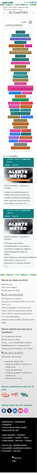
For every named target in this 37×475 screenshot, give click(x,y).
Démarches (20, 73)
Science (14, 134)
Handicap (26, 103)
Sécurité (26, 134)
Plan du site (6, 445)
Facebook (4, 410)
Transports (25, 141)
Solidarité (25, 137)
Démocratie (20, 76)
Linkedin (15, 410)
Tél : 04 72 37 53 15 (13, 353)
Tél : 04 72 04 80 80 (13, 294)
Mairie (25, 110)
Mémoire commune (20, 113)
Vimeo (25, 438)
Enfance (20, 96)
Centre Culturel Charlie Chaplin (14, 427)
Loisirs (15, 110)
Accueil (5, 7)
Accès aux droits (20, 35)
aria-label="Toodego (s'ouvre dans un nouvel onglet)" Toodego (15, 395)
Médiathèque (20, 422)
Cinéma (20, 56)
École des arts (20, 80)
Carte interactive (8, 435)
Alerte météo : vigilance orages (18, 7)
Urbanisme (20, 144)
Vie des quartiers (20, 148)
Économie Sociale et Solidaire (20, 88)
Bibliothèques (20, 49)
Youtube (20, 410)
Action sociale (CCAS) (20, 39)
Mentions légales (20, 445)
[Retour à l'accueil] (7, 2)
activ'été (20, 42)
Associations (17, 45)
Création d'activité (20, 63)
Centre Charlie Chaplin (20, 52)
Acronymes (6, 451)
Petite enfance (20, 124)
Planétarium (20, 127)
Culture (20, 66)
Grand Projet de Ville (10, 430)
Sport (13, 141)
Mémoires (14, 117)
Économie (20, 83)
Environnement (20, 99)
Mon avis (19, 440)
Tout (20, 32)
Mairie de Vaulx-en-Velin (15, 280)
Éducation (15, 93)
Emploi (27, 93)
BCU (28, 45)
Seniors (13, 137)
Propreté (15, 130)
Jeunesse (26, 106)
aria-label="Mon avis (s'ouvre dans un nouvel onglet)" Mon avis (5, 395)
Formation (14, 103)
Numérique (27, 117)
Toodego (28, 440)
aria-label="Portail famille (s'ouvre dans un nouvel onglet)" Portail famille (24, 395)
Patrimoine (20, 120)
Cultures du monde (20, 70)
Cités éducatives (20, 59)
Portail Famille (7, 440)
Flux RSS (17, 451)
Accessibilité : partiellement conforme (16, 448)
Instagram (26, 410)
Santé (26, 130)
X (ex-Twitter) (9, 410)
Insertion (14, 106)
